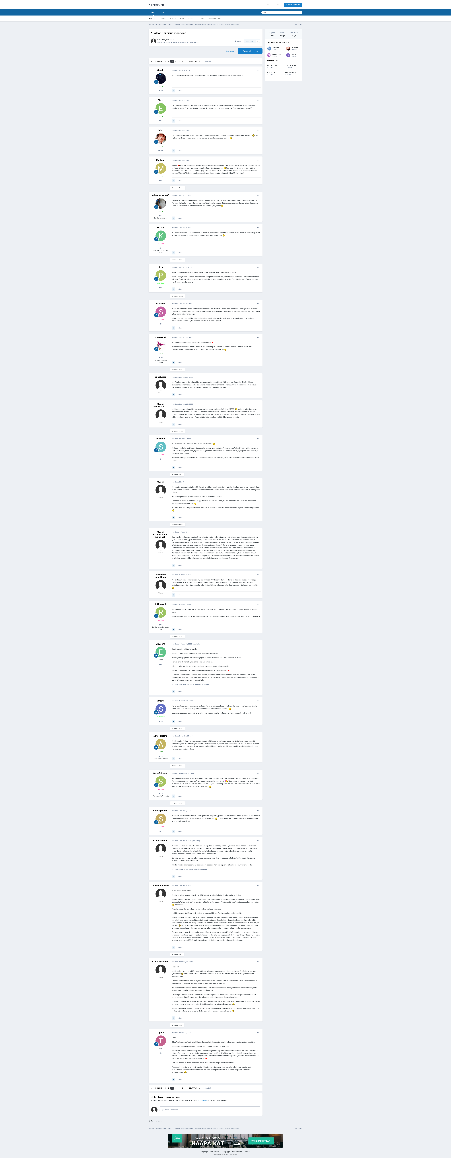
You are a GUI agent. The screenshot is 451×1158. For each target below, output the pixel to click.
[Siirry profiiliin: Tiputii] (161, 1040)
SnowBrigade (160, 773)
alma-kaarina (160, 736)
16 (162, 288)
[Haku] (299, 12)
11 (161, 625)
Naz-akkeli (160, 337)
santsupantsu (160, 810)
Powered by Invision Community (225, 1154)
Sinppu (160, 700)
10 (162, 181)
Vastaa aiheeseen (250, 51)
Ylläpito (201, 18)
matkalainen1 (277, 47)
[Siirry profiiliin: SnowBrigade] (161, 781)
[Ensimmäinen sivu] (151, 61)
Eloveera (160, 644)
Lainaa (180, 91)
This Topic (290, 12)
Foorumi (152, 18)
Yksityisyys (226, 1152)
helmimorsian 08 (160, 195)
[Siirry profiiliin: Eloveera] (161, 652)
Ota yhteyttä (237, 1152)
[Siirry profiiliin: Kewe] (288, 55)
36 (161, 721)
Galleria (173, 18)
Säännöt (191, 18)
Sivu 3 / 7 (208, 61)
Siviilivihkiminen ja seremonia (188, 42)
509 (161, 151)
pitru (160, 267)
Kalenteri (163, 18)
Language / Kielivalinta (209, 1152)
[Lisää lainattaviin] (173, 90)
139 (161, 756)
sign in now (202, 1100)
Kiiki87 (160, 227)
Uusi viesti (230, 51)
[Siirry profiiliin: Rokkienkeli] (161, 612)
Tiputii (160, 1032)
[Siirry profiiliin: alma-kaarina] (161, 744)
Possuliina (296, 47)
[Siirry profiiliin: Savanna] (161, 312)
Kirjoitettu (181, 70)
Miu (160, 130)
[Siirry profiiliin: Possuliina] (288, 49)
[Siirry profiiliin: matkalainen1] (269, 49)
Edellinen (158, 61)
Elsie (160, 100)
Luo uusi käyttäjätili (293, 5)
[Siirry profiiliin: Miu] (161, 138)
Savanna (160, 303)
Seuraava (193, 61)
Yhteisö (153, 12)
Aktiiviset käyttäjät (215, 18)
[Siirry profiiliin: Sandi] (161, 78)
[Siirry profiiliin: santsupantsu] (161, 819)
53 (161, 794)
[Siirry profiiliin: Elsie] (161, 108)
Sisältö (163, 12)
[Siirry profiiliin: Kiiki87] (161, 235)
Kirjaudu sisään (274, 5)
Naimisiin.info (156, 4)
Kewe (294, 54)
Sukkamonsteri (278, 54)
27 (161, 91)
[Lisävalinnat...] (258, 70)
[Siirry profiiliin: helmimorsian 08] (161, 203)
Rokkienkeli (160, 604)
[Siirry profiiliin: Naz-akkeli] (161, 345)
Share (238, 41)
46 (161, 358)
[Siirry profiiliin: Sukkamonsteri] (268, 55)
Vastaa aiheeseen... (171, 1110)
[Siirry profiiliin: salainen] (161, 447)
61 (162, 216)
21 (162, 120)
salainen (160, 438)
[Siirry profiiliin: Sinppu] (161, 709)
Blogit (182, 18)
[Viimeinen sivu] (200, 61)
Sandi (160, 70)
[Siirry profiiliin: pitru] (161, 275)
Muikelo (160, 160)
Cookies (247, 1152)
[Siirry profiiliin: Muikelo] (161, 168)
